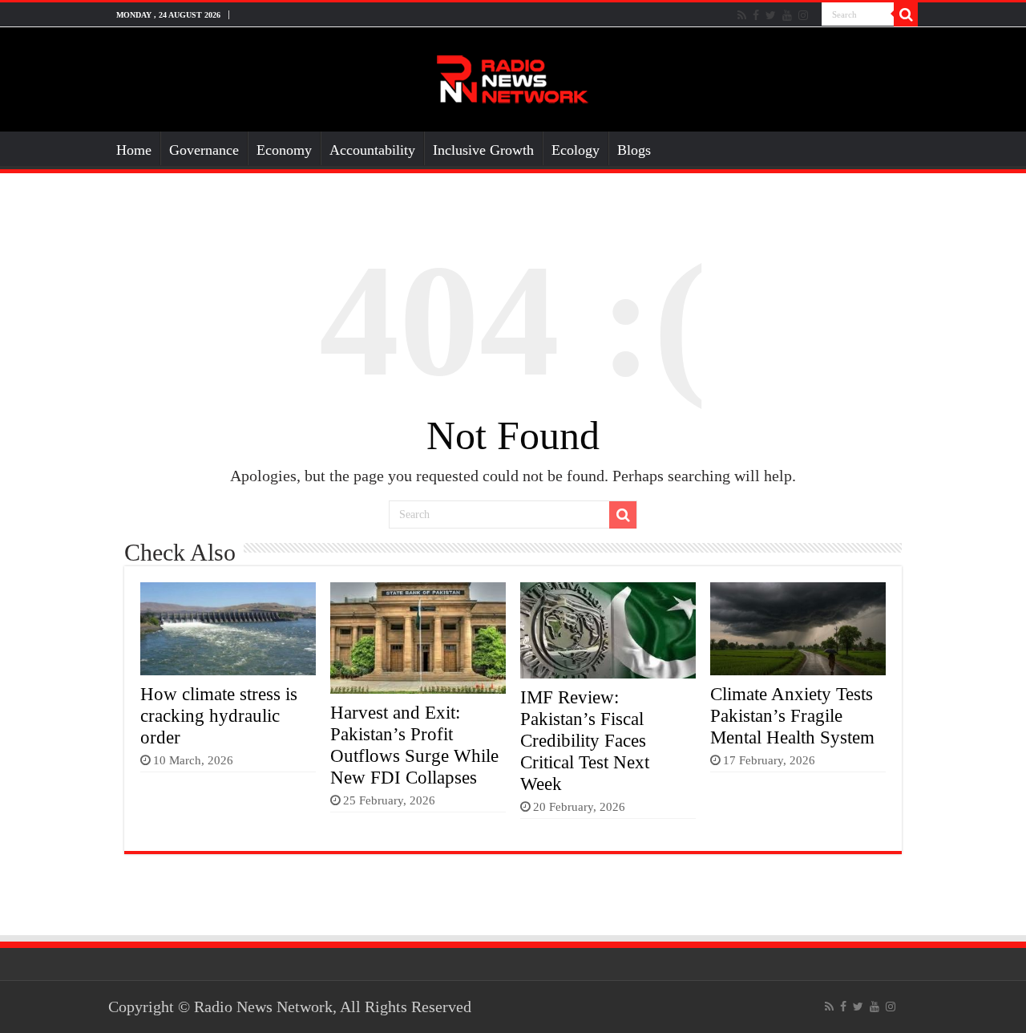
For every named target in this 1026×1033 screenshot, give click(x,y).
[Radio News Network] (513, 76)
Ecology (575, 150)
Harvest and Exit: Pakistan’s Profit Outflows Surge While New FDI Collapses (414, 745)
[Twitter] (771, 15)
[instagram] (803, 15)
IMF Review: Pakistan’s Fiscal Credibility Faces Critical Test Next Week (584, 740)
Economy (284, 150)
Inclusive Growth (483, 150)
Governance (204, 150)
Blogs (634, 150)
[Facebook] (756, 15)
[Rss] (742, 15)
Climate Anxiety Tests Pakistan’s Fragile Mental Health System (792, 715)
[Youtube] (787, 15)
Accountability (372, 150)
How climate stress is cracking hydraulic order (218, 715)
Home (133, 150)
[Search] (906, 14)
